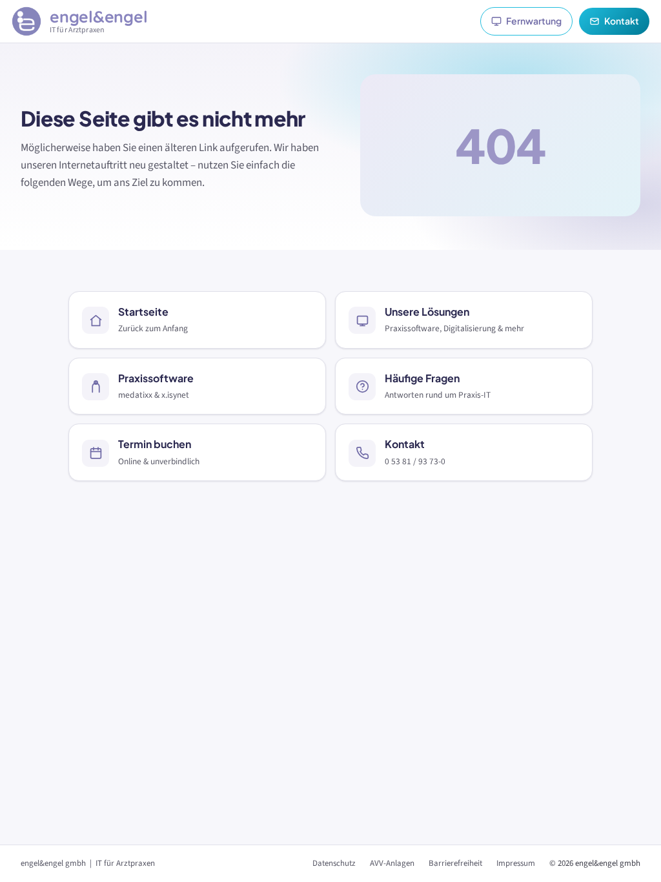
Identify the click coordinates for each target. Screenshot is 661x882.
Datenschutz (334, 863)
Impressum (515, 863)
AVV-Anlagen (392, 863)
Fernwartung (534, 20)
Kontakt (621, 20)
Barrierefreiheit (455, 863)
